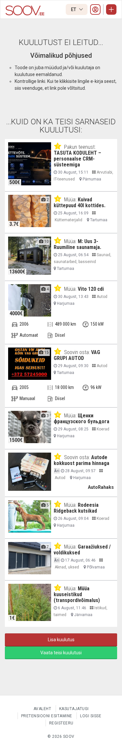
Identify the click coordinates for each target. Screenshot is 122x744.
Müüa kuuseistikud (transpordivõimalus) (77, 594)
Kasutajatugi (74, 708)
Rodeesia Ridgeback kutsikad (76, 508)
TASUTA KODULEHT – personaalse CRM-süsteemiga (77, 159)
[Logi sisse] (95, 9)
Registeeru (61, 723)
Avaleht (42, 708)
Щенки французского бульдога (81, 418)
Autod (101, 296)
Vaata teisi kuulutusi (61, 652)
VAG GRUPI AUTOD (77, 355)
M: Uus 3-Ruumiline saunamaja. (77, 244)
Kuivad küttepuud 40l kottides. (79, 202)
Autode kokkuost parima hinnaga (81, 460)
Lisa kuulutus (61, 639)
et (74, 9)
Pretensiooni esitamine (46, 716)
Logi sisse (90, 716)
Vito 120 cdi (91, 289)
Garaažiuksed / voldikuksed (82, 550)
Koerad (102, 429)
